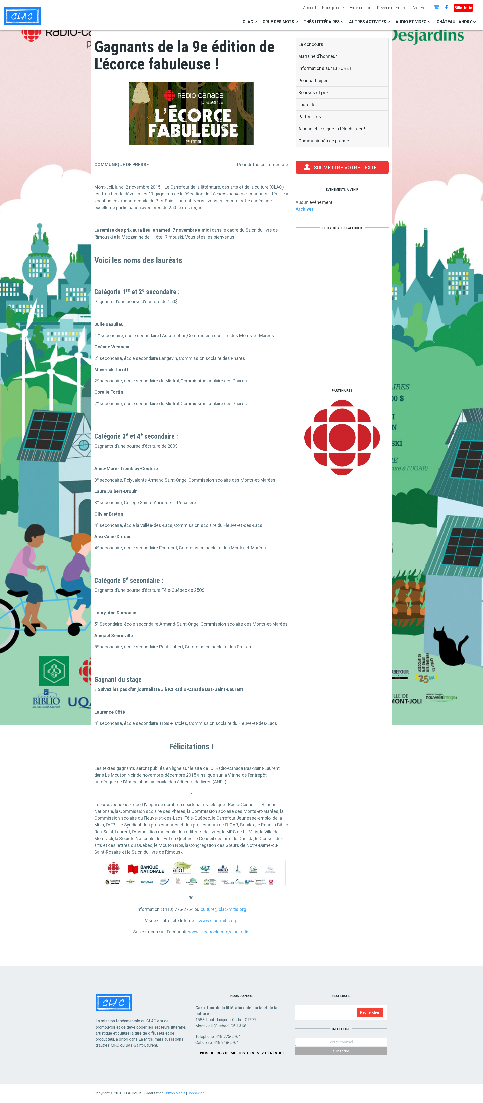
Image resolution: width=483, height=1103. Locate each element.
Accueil (309, 7)
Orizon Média (174, 1093)
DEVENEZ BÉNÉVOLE (266, 1053)
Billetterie (463, 7)
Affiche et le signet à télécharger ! (331, 128)
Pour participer (313, 80)
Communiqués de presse (323, 140)
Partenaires (309, 116)
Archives (419, 7)
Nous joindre (333, 7)
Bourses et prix (313, 92)
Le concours (310, 44)
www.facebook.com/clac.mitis (219, 931)
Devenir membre (391, 7)
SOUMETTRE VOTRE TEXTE (345, 168)
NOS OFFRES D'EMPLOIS (222, 1053)
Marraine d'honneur (317, 56)
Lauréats (307, 104)
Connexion (196, 1093)
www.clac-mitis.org (218, 920)
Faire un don (360, 7)
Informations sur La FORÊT (325, 68)
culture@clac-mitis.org (223, 909)
